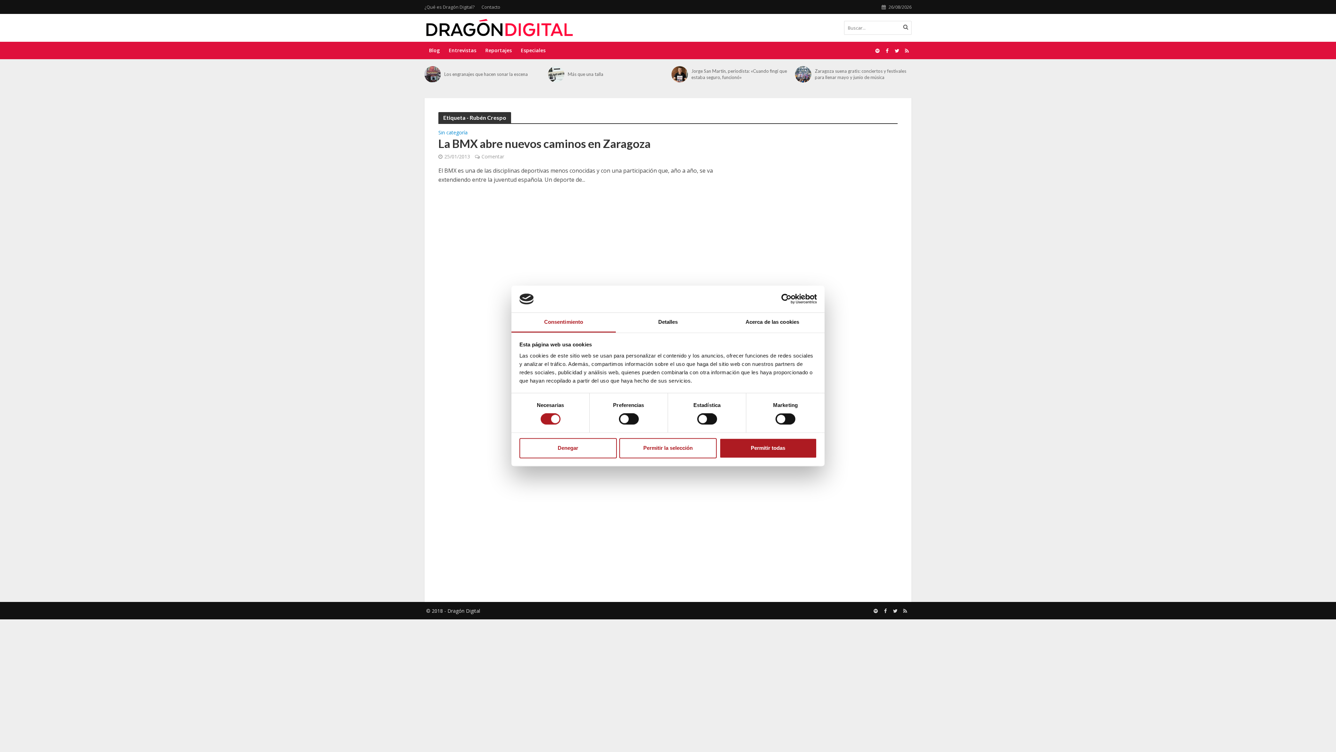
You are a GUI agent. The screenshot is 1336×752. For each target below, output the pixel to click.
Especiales (533, 50)
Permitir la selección (668, 448)
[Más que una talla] (432, 74)
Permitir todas (768, 448)
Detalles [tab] (668, 322)
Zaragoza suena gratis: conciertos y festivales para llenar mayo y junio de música (737, 74)
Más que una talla (462, 74)
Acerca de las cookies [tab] (772, 322)
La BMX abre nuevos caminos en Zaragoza (544, 143)
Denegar (568, 448)
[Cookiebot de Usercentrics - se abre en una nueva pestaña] (786, 299)
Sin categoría (453, 133)
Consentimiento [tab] (563, 322)
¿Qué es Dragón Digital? (449, 7)
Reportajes (498, 50)
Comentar (493, 156)
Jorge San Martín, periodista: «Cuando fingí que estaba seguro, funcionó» (615, 74)
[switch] (629, 419)
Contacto (491, 7)
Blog (434, 50)
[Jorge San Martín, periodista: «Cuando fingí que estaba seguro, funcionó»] (556, 74)
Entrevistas (462, 50)
